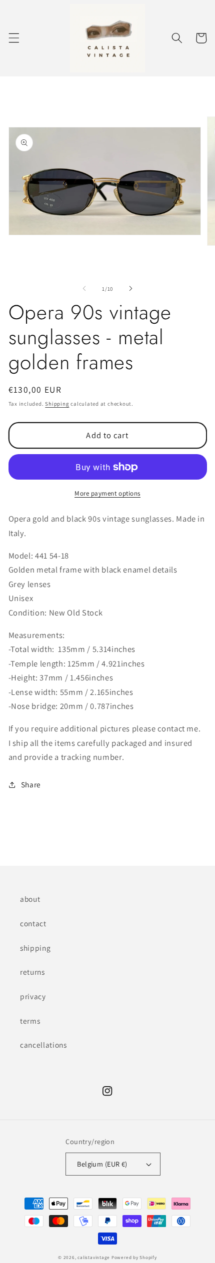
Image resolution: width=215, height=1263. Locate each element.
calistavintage (94, 1258)
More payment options (107, 493)
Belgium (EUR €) (102, 1164)
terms (30, 1021)
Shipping (57, 403)
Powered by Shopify (134, 1258)
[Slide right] (131, 289)
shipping (35, 948)
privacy (33, 996)
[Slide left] (85, 289)
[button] (14, 38)
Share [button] (31, 784)
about (30, 899)
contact (33, 923)
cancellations (43, 1045)
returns (32, 972)
